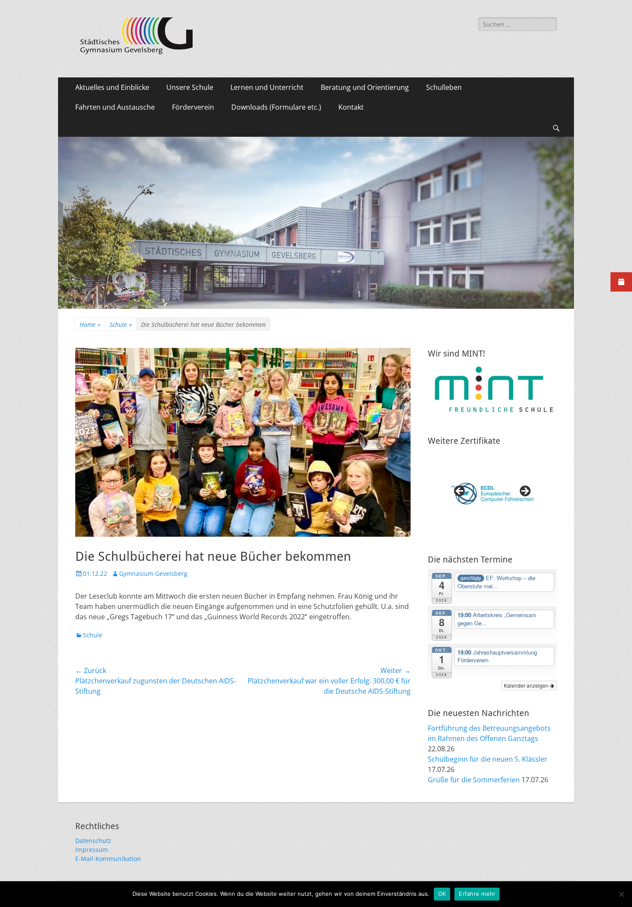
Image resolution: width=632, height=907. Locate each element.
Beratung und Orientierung (365, 87)
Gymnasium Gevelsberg (153, 573)
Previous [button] (460, 491)
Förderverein (193, 107)
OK (442, 893)
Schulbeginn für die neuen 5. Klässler (487, 759)
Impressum (91, 850)
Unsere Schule (189, 87)
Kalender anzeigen (527, 685)
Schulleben (444, 87)
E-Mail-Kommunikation (108, 859)
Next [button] (524, 491)
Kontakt (351, 107)
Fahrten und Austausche (115, 107)
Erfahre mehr (477, 893)
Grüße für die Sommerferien (474, 779)
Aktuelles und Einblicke (112, 87)
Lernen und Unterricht (267, 87)
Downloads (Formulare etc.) (276, 107)
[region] (492, 494)
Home (90, 324)
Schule (121, 324)
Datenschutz (93, 840)
